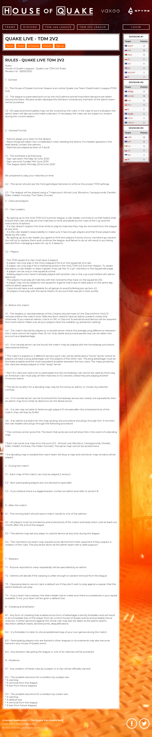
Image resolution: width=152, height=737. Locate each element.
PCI (129, 105)
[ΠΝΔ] (130, 91)
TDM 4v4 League (58, 27)
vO (129, 150)
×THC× (131, 122)
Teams (10, 27)
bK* (129, 141)
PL (129, 59)
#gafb (130, 114)
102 (129, 50)
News (10, 45)
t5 (129, 159)
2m (129, 63)
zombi (131, 96)
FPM (130, 118)
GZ (129, 146)
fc (128, 109)
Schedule (33, 45)
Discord (30, 27)
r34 (129, 100)
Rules (21, 45)
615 (129, 155)
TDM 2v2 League (93, 27)
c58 (129, 137)
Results (47, 45)
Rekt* (130, 46)
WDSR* (131, 72)
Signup (60, 45)
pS (129, 68)
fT (128, 77)
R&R (130, 55)
